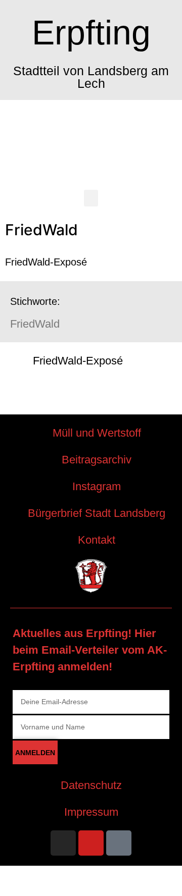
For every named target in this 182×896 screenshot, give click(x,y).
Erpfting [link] (91, 32)
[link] (91, 360)
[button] (91, 198)
